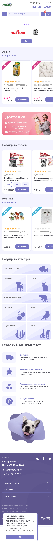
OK (20, 537)
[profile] (48, 14)
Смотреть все (9, 55)
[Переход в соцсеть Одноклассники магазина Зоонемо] (43, 459)
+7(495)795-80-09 (14, 470)
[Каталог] (4, 14)
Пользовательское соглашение (15, 505)
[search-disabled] (10, 14)
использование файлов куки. (20, 530)
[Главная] (7, 5)
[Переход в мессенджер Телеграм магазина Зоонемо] (49, 459)
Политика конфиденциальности (15, 508)
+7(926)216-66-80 (14, 474)
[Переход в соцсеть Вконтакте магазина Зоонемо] (37, 459)
